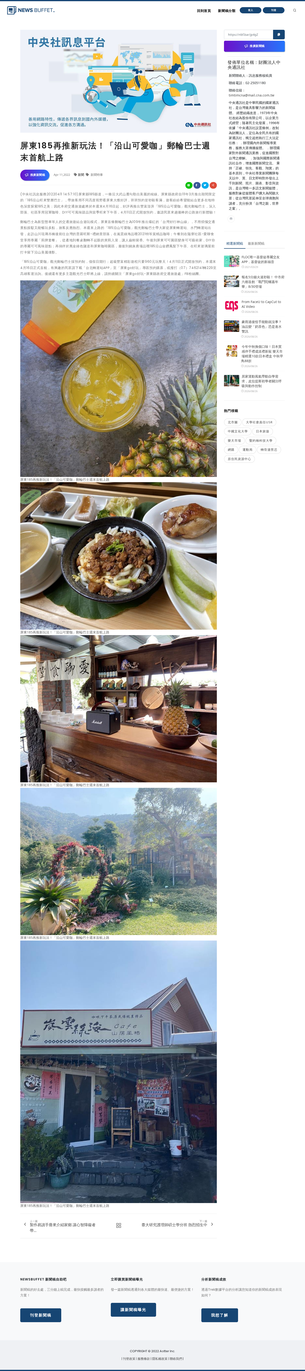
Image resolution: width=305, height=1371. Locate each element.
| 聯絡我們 (175, 1358)
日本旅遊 (262, 431)
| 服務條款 (143, 1358)
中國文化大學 (238, 431)
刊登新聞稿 (40, 1315)
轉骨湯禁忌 (269, 449)
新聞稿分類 (226, 10)
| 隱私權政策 (159, 1358)
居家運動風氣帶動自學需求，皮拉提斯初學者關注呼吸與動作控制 (262, 381)
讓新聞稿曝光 (133, 1309)
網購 (231, 449)
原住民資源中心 (239, 459)
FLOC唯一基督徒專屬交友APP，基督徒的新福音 (261, 259)
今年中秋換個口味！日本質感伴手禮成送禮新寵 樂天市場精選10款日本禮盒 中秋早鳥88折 (262, 353)
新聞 (81, 174)
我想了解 (219, 1315)
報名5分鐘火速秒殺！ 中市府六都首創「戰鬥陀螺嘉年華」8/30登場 (263, 282)
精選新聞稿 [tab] (234, 243)
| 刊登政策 (129, 1358)
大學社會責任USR (259, 422)
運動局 (248, 449)
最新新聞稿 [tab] (256, 243)
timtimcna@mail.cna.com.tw (251, 95)
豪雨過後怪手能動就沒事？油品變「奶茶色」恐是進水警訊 (262, 326)
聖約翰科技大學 (261, 440)
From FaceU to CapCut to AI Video (261, 304)
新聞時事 (96, 174)
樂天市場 (234, 440)
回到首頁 (204, 10)
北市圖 (233, 422)
